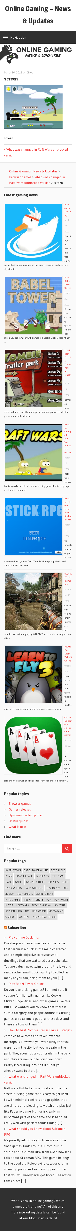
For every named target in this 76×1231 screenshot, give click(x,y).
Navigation (18, 37)
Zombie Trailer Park (44, 917)
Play (48, 899)
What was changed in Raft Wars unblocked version (68, 438)
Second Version (41, 905)
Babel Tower (13, 870)
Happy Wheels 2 (34, 887)
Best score (58, 870)
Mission (28, 899)
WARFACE (10, 917)
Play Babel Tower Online (26, 984)
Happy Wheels (13, 887)
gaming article (35, 882)
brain (8, 876)
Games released (20, 809)
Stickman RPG (13, 911)
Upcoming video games (25, 815)
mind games (12, 899)
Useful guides (18, 821)
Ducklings (42, 876)
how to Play (53, 887)
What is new (17, 827)
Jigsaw (9, 893)
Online (39, 899)
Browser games (20, 803)
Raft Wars (22, 905)
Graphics (53, 882)
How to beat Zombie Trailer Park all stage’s (68, 364)
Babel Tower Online (36, 870)
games (19, 882)
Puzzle (9, 905)
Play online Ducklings (24, 937)
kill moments (25, 893)
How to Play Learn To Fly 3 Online (68, 653)
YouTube (24, 917)
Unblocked (39, 911)
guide (65, 882)
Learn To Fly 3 (44, 893)
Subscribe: (17, 927)
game (8, 882)
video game (56, 911)
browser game (24, 876)
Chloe (30, 72)
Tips (27, 911)
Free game (58, 876)
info (66, 887)
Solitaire (59, 905)
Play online (61, 899)
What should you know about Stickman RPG (68, 509)
